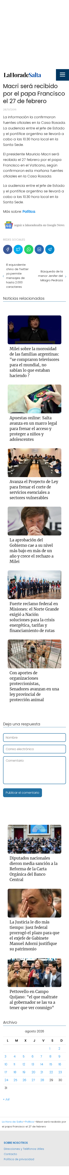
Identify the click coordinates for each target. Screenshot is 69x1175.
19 (24, 1072)
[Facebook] (7, 249)
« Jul (6, 1099)
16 (59, 1064)
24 (6, 1080)
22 (51, 1072)
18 (15, 1072)
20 (33, 1072)
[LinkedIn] (39, 249)
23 (60, 1072)
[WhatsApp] (28, 249)
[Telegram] (49, 249)
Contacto (10, 1154)
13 (33, 1064)
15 (50, 1064)
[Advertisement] (34, 34)
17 (6, 1072)
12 (24, 1064)
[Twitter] (18, 249)
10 (6, 1064)
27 (33, 1080)
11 (14, 1064)
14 (41, 1064)
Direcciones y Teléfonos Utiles (24, 1149)
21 (41, 1072)
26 (24, 1080)
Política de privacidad (19, 1159)
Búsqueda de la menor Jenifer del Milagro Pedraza (50, 275)
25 (15, 1080)
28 (42, 1080)
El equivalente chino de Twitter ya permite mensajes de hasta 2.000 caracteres (17, 276)
